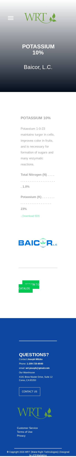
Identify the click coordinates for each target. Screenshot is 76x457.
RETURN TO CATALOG (29, 286)
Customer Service (27, 427)
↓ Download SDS (30, 216)
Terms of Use (24, 431)
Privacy (21, 435)
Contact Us (29, 391)
